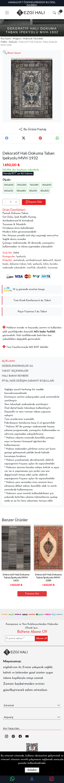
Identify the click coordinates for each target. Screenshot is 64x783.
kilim (46, 264)
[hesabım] (32, 779)
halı (29, 264)
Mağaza (17, 39)
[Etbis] (32, 749)
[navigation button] (7, 13)
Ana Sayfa (6, 39)
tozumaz (53, 268)
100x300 (21, 185)
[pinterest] (13, 736)
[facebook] (20, 736)
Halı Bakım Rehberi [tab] (15, 376)
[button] (54, 12)
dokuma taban (18, 264)
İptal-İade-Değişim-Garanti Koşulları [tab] (28, 381)
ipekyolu (37, 264)
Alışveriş (8, 717)
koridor (54, 264)
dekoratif (48, 260)
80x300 (45, 191)
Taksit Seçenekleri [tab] (15, 371)
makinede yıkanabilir (14, 268)
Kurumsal (9, 705)
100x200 (9, 185)
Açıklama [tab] (8, 361)
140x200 (46, 185)
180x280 (21, 191)
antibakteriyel (33, 260)
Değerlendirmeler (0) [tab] (17, 366)
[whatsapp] (12, 779)
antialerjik (19, 260)
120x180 (34, 185)
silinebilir (41, 268)
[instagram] (6, 736)
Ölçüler (7, 180)
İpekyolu (13, 42)
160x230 (8, 191)
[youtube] (27, 736)
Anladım (32, 770)
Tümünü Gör (32, 594)
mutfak (31, 268)
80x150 (33, 191)
